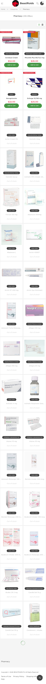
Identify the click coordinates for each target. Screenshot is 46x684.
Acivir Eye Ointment (34, 290)
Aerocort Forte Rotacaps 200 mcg (14, 328)
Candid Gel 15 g (34, 592)
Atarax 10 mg (11, 441)
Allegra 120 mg (34, 328)
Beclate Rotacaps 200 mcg (11, 517)
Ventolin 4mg (34, 139)
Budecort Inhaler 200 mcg (11, 555)
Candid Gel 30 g (11, 630)
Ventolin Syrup (11, 177)
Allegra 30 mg (34, 366)
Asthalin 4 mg (11, 404)
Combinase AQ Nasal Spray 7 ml (13, 650)
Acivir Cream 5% (11, 139)
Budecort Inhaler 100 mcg (34, 517)
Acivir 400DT (34, 252)
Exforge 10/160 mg (34, 98)
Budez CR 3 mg (12, 592)
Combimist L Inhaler (34, 630)
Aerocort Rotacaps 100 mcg (12, 479)
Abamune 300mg (34, 215)
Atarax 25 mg (34, 441)
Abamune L (11, 252)
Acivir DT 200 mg (11, 290)
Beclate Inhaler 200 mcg (34, 479)
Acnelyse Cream (11, 58)
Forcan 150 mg (11, 215)
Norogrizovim (11, 98)
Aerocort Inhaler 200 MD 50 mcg (14, 671)
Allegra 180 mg (11, 366)
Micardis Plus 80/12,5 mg (34, 58)
